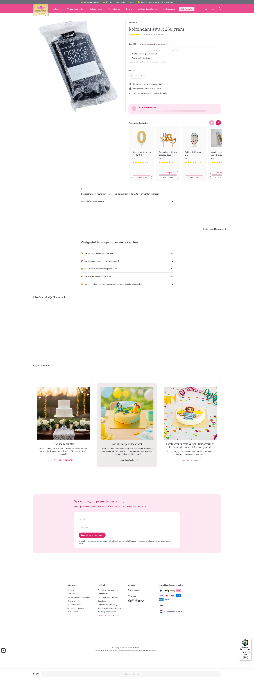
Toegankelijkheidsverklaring (109, 608)
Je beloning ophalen (75, 608)
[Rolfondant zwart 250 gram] (47, 326)
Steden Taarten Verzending (78, 597)
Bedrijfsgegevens (105, 601)
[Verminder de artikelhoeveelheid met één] (131, 76)
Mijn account (72, 612)
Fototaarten (57, 9)
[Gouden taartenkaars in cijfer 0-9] (141, 147)
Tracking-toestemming (107, 612)
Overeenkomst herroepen (108, 615)
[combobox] (216, 229)
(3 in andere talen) (156, 35)
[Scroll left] (211, 122)
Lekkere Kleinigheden (147, 9)
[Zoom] (79, 66)
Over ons (71, 601)
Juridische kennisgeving (108, 597)
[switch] (245, 657)
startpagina (132, 22)
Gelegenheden (96, 9)
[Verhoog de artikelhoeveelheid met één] (142, 76)
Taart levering (73, 594)
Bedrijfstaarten (186, 9)
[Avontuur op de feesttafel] (127, 413)
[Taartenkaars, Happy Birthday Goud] (168, 147)
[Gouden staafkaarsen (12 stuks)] (220, 147)
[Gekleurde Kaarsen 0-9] (194, 147)
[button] (3, 650)
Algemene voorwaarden (108, 590)
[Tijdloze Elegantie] (63, 413)
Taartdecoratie (168, 9)
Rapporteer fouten (75, 604)
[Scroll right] (218, 122)
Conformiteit (103, 594)
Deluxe (129, 9)
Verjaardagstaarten (75, 9)
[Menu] (249, 639)
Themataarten (114, 9)
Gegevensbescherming (107, 604)
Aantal (131, 70)
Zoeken (70, 590)
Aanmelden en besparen (92, 535)
